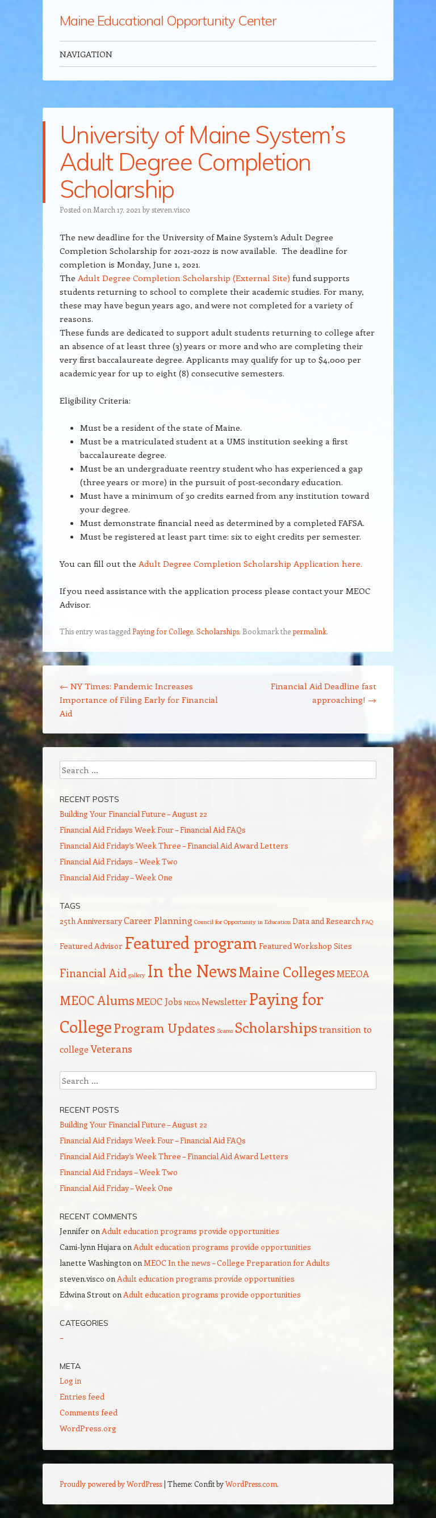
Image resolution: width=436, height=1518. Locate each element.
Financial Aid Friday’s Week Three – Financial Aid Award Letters (174, 845)
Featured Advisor (91, 945)
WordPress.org (88, 1428)
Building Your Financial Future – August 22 (133, 813)
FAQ (367, 922)
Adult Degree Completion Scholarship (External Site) (184, 277)
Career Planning (158, 920)
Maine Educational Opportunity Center (168, 20)
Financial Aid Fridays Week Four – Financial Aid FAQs (153, 829)
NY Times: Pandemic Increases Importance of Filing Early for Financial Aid (139, 699)
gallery (136, 975)
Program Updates (164, 1027)
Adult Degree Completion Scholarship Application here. (250, 563)
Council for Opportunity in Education (242, 922)
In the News (192, 970)
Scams (225, 1030)
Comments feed (89, 1412)
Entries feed (82, 1396)
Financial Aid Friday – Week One (116, 877)
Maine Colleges (286, 971)
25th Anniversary (91, 920)
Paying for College (162, 631)
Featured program (190, 942)
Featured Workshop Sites (305, 945)
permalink (309, 631)
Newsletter (224, 1001)
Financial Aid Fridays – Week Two (119, 861)
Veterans (111, 1048)
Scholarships (217, 631)
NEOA (192, 1003)
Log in (70, 1380)
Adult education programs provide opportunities (190, 1231)
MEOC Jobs (159, 1001)
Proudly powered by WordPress (111, 1484)
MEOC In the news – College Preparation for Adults (237, 1262)
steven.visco (171, 209)
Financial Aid (93, 972)
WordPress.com (251, 1484)
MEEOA (353, 974)
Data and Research (326, 920)
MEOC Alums (97, 1000)
